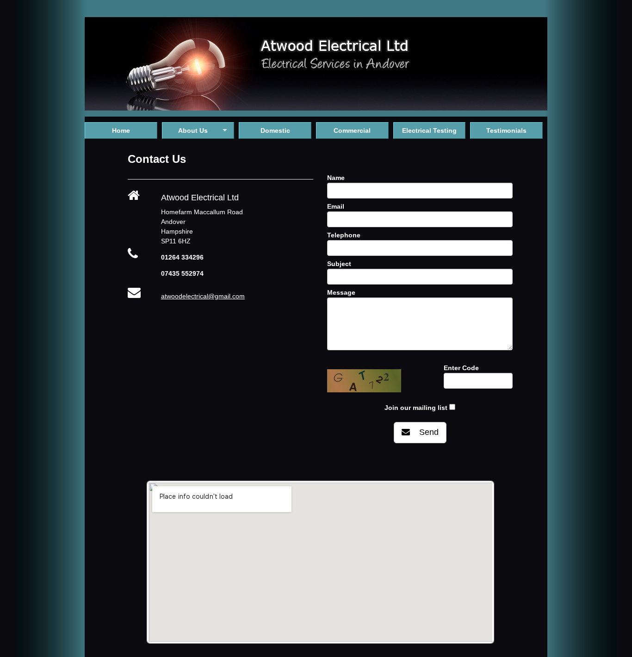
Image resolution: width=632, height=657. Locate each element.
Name (336, 177)
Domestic (275, 130)
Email (335, 206)
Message (341, 292)
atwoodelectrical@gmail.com (203, 296)
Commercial (352, 130)
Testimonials (506, 130)
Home (121, 130)
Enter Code (461, 368)
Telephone (343, 235)
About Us (193, 130)
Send (424, 432)
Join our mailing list (415, 407)
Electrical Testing (429, 130)
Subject (339, 263)
